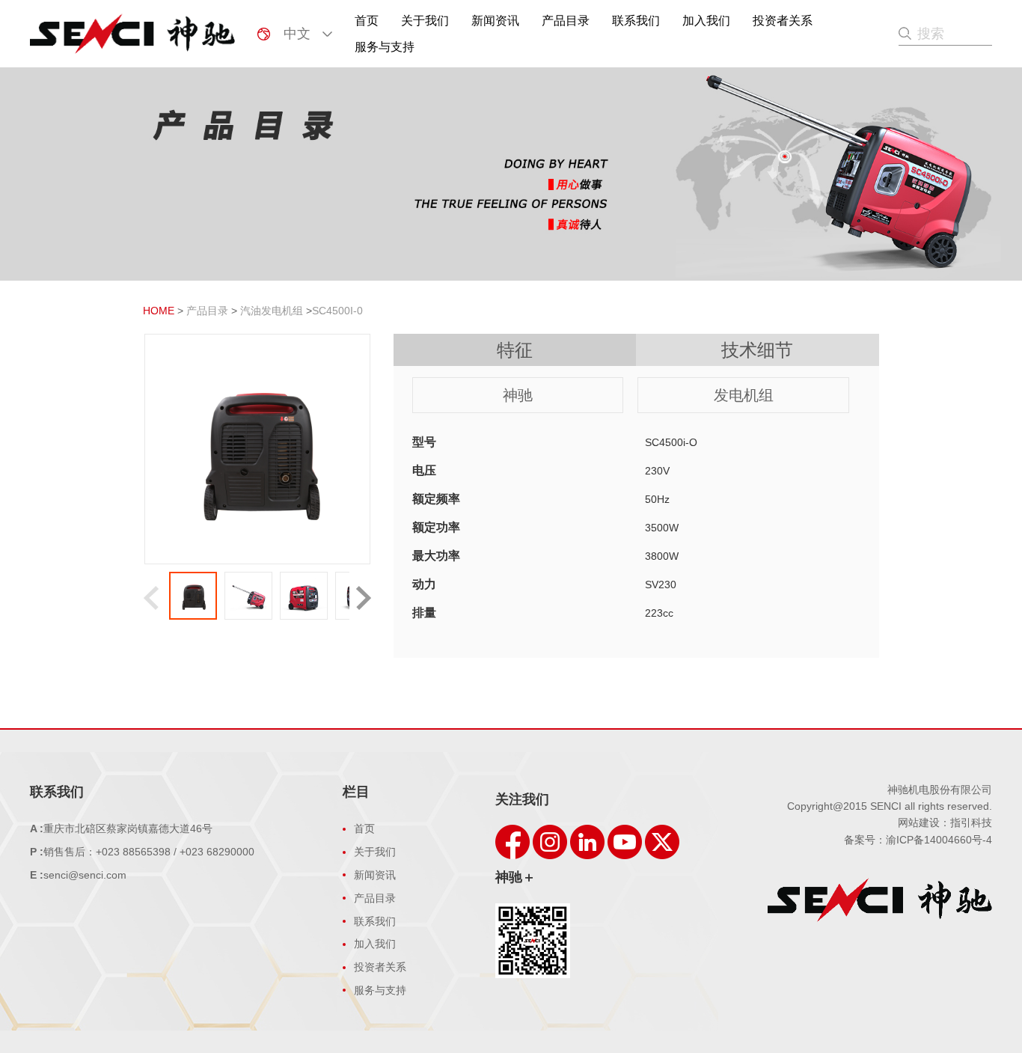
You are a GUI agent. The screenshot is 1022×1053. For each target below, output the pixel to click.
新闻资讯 (495, 20)
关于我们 (425, 20)
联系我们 (636, 20)
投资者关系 (783, 20)
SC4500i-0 (337, 311)
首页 (367, 20)
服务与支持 (384, 46)
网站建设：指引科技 (945, 822)
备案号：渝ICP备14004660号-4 (918, 840)
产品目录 (566, 20)
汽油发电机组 (271, 311)
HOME (158, 311)
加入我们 (706, 20)
